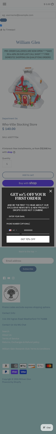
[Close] (50, 191)
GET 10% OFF (28, 239)
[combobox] (13, 230)
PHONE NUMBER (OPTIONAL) (18, 223)
